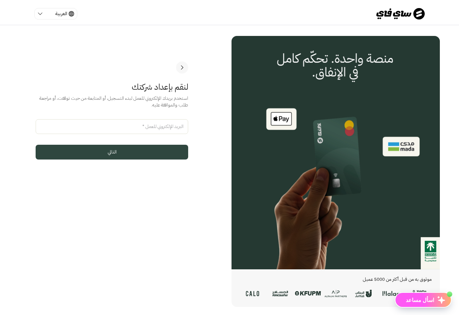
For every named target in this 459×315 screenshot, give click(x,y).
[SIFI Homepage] (400, 13)
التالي (112, 151)
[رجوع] (182, 67)
